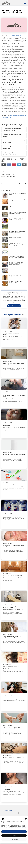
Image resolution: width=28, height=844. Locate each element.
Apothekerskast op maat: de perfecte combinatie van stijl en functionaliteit (16, 257)
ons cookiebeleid (22, 827)
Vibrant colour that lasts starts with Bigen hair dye (17, 194)
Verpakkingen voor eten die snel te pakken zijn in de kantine (17, 200)
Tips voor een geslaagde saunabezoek (12, 575)
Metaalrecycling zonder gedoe (15, 237)
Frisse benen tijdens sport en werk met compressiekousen (16, 225)
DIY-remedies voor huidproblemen (11, 666)
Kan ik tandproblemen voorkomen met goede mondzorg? (14, 153)
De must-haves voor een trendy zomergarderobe (15, 276)
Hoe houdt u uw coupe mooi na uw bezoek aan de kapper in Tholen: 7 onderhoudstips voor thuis (16, 263)
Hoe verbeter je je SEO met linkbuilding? (17, 250)
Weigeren (14, 835)
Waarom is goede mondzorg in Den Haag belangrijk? (14, 129)
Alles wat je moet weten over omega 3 (12, 484)
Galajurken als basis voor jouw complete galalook (17, 207)
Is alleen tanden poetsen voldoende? (14, 147)
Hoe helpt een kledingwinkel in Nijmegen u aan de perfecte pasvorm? (17, 232)
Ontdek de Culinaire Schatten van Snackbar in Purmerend (15, 282)
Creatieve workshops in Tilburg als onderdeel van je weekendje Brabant (16, 219)
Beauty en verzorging (7, 14)
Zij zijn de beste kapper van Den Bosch (12, 697)
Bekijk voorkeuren (14, 839)
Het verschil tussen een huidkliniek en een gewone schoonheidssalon (17, 213)
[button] (26, 819)
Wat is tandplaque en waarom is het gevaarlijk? (14, 141)
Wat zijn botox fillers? (8, 515)
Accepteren (14, 831)
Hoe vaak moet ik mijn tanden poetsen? (14, 135)
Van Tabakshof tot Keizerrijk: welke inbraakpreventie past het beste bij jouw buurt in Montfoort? (17, 244)
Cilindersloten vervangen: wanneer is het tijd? (17, 269)
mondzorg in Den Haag (15, 35)
